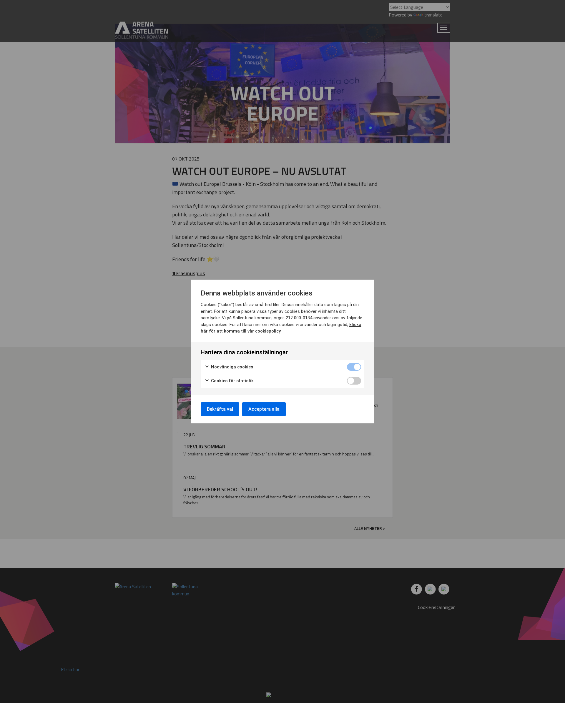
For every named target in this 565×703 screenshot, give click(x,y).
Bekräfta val (220, 409)
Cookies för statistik (232, 380)
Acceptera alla (264, 409)
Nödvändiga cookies (231, 367)
